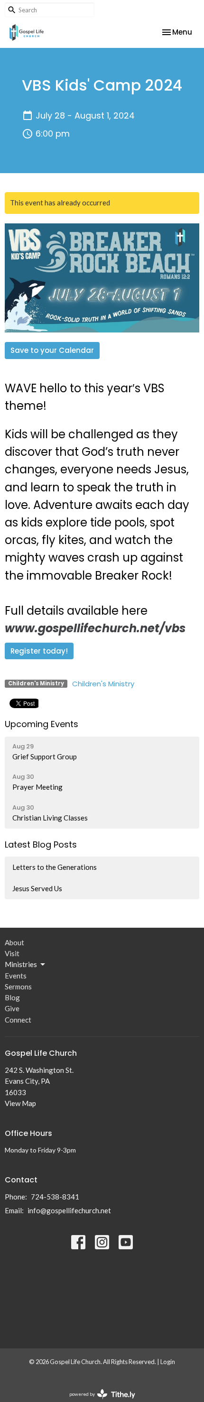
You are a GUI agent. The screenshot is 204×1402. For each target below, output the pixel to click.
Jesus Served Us (37, 888)
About (14, 942)
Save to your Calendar (52, 350)
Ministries (21, 964)
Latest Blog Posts (41, 844)
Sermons (18, 986)
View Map (20, 1103)
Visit (12, 953)
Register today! (39, 651)
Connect (18, 1019)
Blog (12, 997)
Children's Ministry (103, 684)
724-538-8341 (55, 1196)
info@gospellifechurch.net (69, 1210)
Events (16, 975)
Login (167, 1361)
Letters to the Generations (54, 867)
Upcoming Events (41, 724)
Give (12, 1008)
